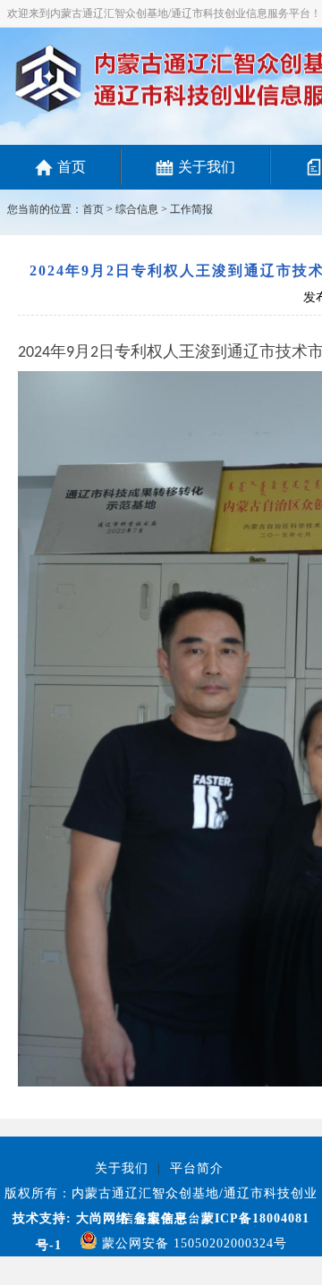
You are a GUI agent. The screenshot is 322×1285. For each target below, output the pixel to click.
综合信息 (136, 209)
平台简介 (197, 1168)
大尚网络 (101, 1218)
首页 (71, 166)
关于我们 (206, 166)
